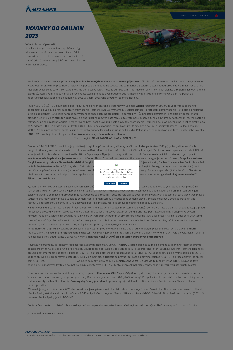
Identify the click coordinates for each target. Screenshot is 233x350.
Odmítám (123, 183)
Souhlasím (110, 183)
